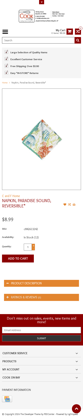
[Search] (78, 40)
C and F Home (11, 196)
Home (4, 82)
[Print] (74, 205)
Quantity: (6, 246)
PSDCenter (49, 414)
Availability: (8, 237)
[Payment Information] (7, 399)
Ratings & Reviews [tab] (26, 297)
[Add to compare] (69, 205)
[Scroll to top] (76, 408)
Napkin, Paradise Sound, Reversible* (28, 82)
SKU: (4, 228)
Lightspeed (72, 414)
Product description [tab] (26, 283)
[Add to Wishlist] (65, 205)
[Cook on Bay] (41, 15)
